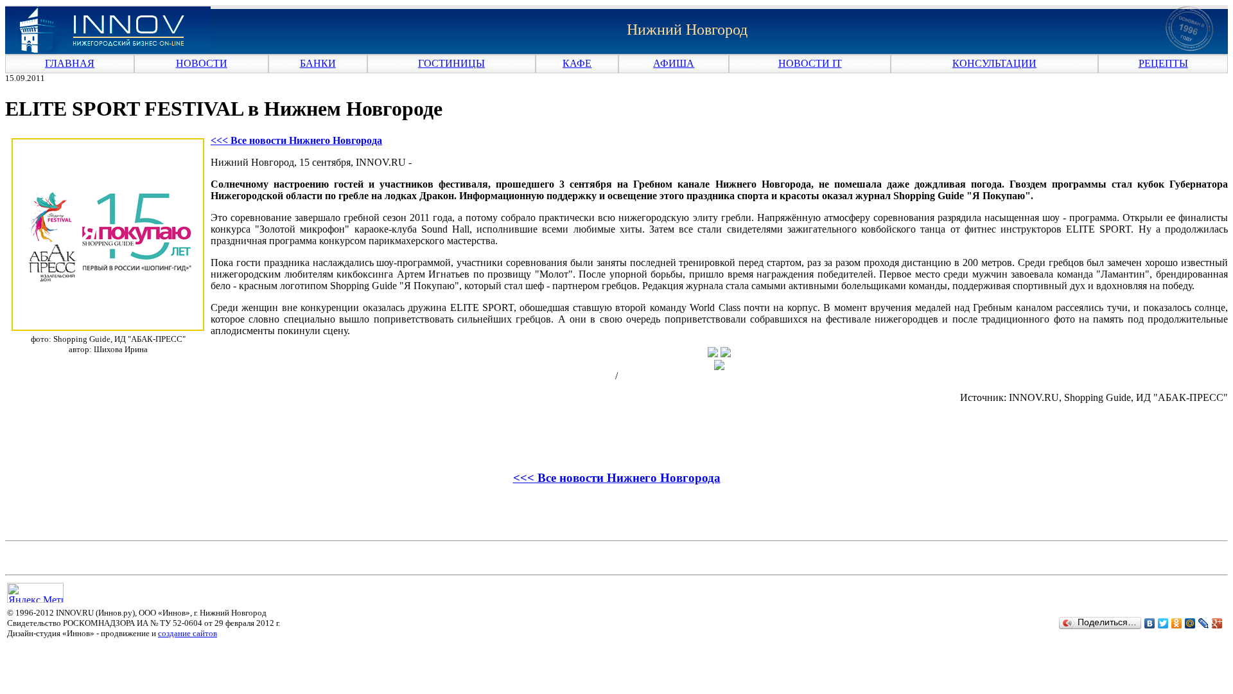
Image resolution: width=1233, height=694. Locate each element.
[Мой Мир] (1190, 623)
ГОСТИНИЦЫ (451, 63)
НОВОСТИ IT (810, 63)
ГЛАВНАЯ (69, 63)
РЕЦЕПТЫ (1163, 63)
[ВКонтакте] (1150, 623)
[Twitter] (1163, 623)
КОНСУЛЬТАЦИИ (994, 63)
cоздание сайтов (187, 633)
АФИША (673, 63)
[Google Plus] (1217, 623)
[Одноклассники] (1177, 623)
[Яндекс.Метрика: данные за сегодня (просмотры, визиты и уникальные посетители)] (35, 593)
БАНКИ (318, 63)
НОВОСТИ (201, 63)
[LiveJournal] (1204, 623)
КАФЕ (577, 63)
